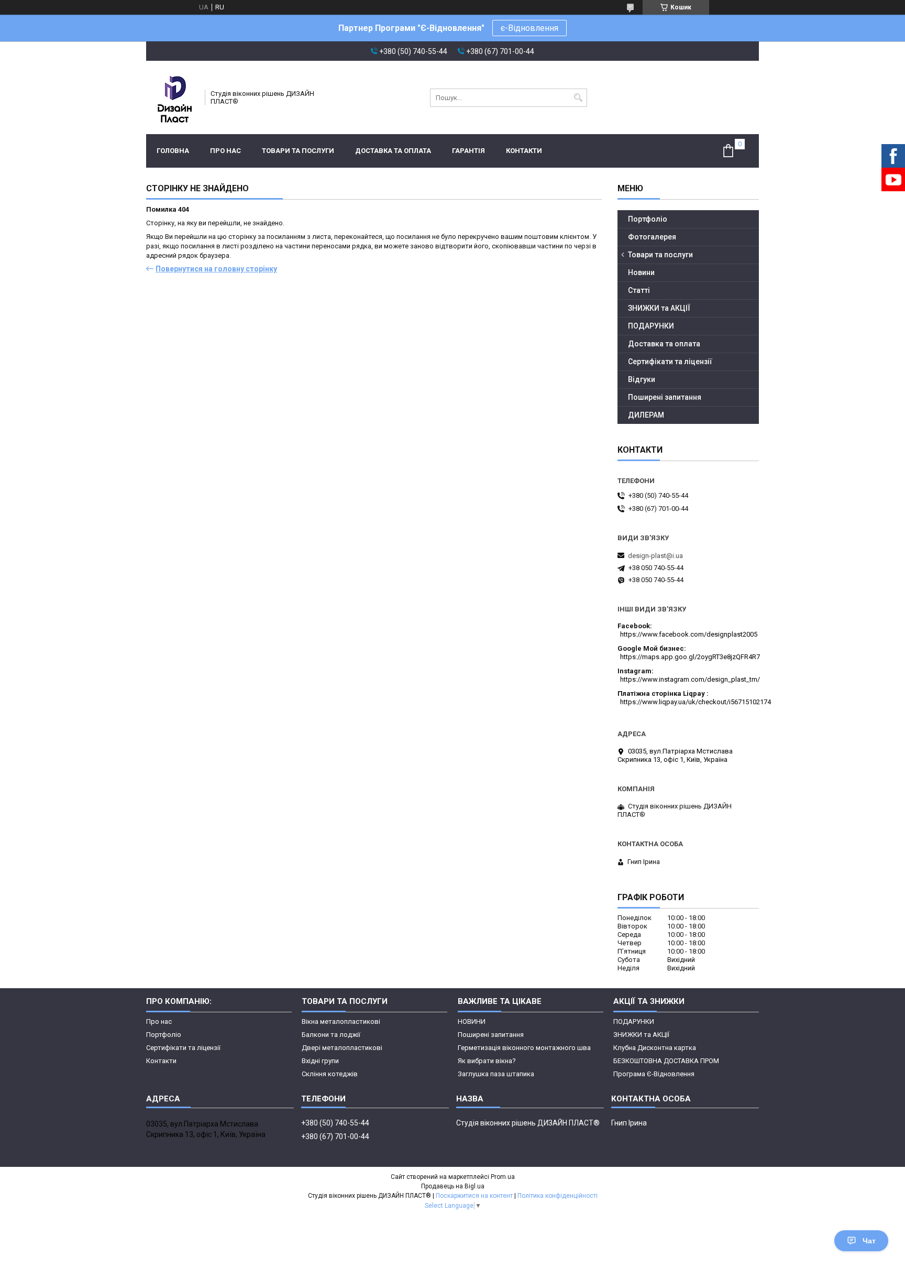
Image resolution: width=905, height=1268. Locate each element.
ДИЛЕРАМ (646, 415)
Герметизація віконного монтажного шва (524, 1048)
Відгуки (641, 379)
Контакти (524, 151)
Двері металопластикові (342, 1048)
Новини (641, 272)
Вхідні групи (320, 1061)
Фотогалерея (652, 237)
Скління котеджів (330, 1074)
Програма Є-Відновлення (653, 1074)
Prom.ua (503, 1176)
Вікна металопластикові (341, 1021)
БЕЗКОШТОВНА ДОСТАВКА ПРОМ (666, 1061)
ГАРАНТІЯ (468, 151)
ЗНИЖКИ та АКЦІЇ (659, 308)
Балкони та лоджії (331, 1035)
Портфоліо (647, 219)
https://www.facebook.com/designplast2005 (688, 634)
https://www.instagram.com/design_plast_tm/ (690, 679)
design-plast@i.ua (655, 556)
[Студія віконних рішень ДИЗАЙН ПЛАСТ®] (172, 97)
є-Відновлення (529, 28)
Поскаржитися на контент (474, 1195)
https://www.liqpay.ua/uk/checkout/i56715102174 (695, 702)
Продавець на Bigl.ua (452, 1186)
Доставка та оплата (393, 151)
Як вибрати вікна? (487, 1061)
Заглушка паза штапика (496, 1074)
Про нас (225, 151)
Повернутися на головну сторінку (216, 269)
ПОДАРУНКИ (651, 326)
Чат (869, 1241)
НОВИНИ (471, 1021)
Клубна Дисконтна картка (654, 1048)
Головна (173, 151)
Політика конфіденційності (557, 1195)
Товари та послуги (298, 151)
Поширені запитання (664, 397)
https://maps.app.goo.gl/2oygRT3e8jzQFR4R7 (690, 657)
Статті (639, 290)
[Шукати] (578, 98)
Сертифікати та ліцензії (670, 361)
